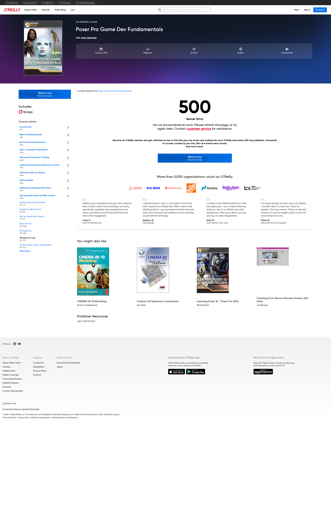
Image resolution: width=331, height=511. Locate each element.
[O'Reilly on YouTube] (19, 344)
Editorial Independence (40, 417)
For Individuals (64, 3)
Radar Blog (60, 9)
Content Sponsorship (13, 390)
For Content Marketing (85, 3)
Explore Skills (30, 9)
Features (46, 9)
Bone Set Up (26, 225)
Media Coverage (11, 374)
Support (38, 357)
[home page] (12, 9)
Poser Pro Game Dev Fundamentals (115, 91)
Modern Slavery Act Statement (65, 417)
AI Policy (37, 374)
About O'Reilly (11, 357)
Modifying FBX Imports (30, 210)
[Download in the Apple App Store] (176, 373)
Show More (25, 251)
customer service (199, 129)
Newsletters (38, 366)
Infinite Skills (287, 53)
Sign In (307, 9)
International (64, 357)
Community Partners (12, 378)
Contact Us (38, 362)
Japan (60, 366)
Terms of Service (9, 417)
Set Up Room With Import (32, 217)
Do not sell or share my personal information (21, 409)
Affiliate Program (11, 382)
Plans (296, 9)
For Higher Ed (47, 3)
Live (72, 9)
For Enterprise (12, 3)
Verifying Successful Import (32, 203)
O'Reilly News (9, 370)
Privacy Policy (39, 370)
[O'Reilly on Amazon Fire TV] (263, 373)
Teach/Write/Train (11, 362)
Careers (6, 366)
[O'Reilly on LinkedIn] (14, 344)
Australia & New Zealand (68, 362)
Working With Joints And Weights (36, 246)
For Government (30, 3)
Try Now (319, 9)
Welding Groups (27, 239)
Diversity (7, 386)
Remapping (25, 232)
